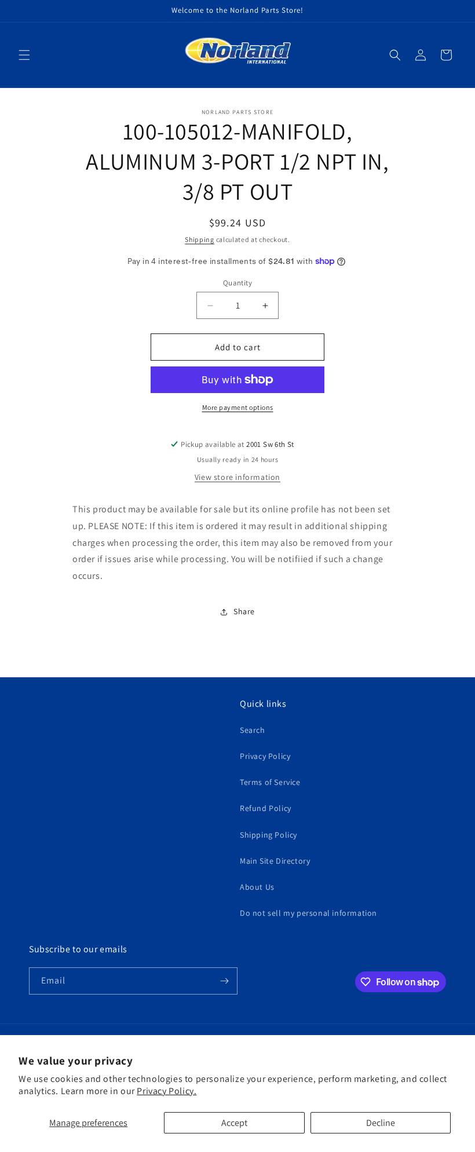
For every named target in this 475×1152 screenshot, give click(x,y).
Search (252, 730)
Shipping (199, 239)
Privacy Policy (265, 756)
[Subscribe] (224, 981)
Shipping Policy (268, 835)
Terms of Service (270, 782)
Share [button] (244, 611)
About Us (257, 887)
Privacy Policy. (166, 1091)
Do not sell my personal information (308, 913)
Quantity (237, 283)
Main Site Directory (275, 861)
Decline (380, 1123)
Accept (234, 1123)
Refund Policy (265, 808)
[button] (24, 55)
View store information (237, 477)
